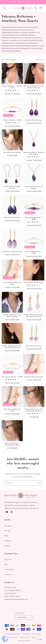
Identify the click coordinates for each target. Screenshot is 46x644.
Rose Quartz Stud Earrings (34, 282)
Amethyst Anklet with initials (33, 377)
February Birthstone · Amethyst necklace (12, 86)
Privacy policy (36, 634)
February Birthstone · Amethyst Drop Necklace (33, 153)
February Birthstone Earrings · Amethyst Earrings (34, 86)
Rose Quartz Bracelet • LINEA (12, 377)
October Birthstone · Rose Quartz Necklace (12, 315)
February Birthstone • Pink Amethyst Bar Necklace (34, 410)
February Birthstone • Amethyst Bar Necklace (12, 444)
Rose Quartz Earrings (33, 346)
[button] (4, 8)
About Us (7, 559)
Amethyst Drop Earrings (34, 120)
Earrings (7, 531)
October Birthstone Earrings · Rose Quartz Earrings (34, 315)
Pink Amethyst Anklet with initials (12, 283)
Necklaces (8, 526)
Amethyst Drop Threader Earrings (12, 187)
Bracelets (7, 541)
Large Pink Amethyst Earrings (12, 251)
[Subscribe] (39, 483)
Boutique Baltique (15, 634)
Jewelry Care (9, 569)
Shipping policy (25, 637)
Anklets (7, 546)
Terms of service (13, 637)
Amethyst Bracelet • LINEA (12, 120)
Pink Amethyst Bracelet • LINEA (33, 252)
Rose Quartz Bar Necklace (12, 152)
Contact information (24, 640)
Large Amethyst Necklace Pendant (33, 187)
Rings (6, 536)
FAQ (5, 564)
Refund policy (26, 634)
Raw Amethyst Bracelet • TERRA (34, 218)
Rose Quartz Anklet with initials (12, 410)
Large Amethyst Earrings (12, 217)
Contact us (8, 574)
